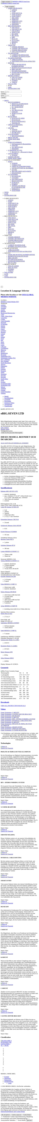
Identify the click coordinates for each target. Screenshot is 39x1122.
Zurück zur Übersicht (7, 748)
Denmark (3, 322)
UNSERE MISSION (18, 47)
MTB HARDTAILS (17, 105)
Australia (3, 308)
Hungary (3, 332)
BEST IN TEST (16, 79)
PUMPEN (15, 184)
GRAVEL (11, 128)
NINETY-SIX (16, 32)
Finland (3, 327)
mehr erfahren (5, 427)
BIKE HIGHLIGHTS (14, 26)
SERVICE (11, 63)
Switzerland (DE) (6, 383)
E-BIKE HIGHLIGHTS (15, 8)
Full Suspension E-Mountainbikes (21, 144)
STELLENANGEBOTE (19, 51)
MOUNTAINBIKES (14, 102)
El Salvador (4, 324)
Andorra (3, 305)
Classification (8, 406)
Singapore (4, 374)
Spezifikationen (8, 398)
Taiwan (3, 387)
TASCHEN (15, 177)
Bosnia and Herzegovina (8, 313)
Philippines (4, 366)
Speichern (29, 1120)
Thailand (3, 388)
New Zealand (5, 361)
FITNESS (14, 155)
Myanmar (3, 355)
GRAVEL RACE (17, 131)
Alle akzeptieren (5, 1114)
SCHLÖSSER (16, 190)
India (2, 335)
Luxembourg (4, 348)
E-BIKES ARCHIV (14, 157)
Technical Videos (9, 403)
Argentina (3, 306)
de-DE (6, 274)
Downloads (7, 401)
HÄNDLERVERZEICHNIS (20, 72)
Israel (2, 338)
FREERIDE (15, 149)
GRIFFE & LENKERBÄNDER (21, 166)
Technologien (8, 404)
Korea (2, 343)
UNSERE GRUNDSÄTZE (20, 48)
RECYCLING (16, 74)
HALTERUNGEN (17, 179)
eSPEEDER (15, 24)
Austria (3, 310)
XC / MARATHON (17, 107)
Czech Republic (5, 321)
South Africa (4, 379)
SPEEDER (15, 126)
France (3, 329)
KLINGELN (15, 182)
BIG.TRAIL (15, 35)
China (2, 314)
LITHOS (14, 10)
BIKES (6, 100)
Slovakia (3, 375)
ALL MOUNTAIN (17, 110)
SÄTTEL (14, 169)
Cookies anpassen (16, 1114)
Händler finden (5, 429)
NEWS (6, 192)
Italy (2, 340)
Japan (2, 342)
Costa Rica (4, 318)
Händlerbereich (8, 1081)
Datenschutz (7, 1080)
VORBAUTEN (16, 165)
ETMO (14, 11)
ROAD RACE (16, 120)
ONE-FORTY (16, 31)
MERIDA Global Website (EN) (10, 302)
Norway (3, 364)
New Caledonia (5, 359)
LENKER (15, 163)
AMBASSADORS (17, 59)
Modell (6, 396)
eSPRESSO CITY (17, 21)
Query (2, 92)
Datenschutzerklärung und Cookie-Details (13, 1111)
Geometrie (7, 399)
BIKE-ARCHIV (16, 69)
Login (9, 87)
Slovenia (3, 377)
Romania (3, 371)
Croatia (3, 319)
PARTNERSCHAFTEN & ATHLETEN (23, 61)
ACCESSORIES (13, 174)
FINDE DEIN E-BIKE (14, 158)
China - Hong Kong (6, 316)
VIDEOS (14, 82)
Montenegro (4, 353)
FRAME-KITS (16, 132)
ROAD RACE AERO (18, 118)
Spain (2, 380)
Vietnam (3, 393)
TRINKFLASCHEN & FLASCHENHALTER (18, 186)
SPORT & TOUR (17, 113)
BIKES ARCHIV (13, 137)
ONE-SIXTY (16, 27)
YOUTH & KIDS (13, 134)
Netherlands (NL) (6, 356)
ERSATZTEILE (16, 173)
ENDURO (15, 112)
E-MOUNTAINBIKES (15, 142)
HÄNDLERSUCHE (14, 88)
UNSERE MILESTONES (19, 50)
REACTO (15, 39)
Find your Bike (12, 84)
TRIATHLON (16, 123)
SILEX (14, 43)
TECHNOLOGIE (13, 53)
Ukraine (3, 390)
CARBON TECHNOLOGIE (20, 55)
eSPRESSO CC (16, 22)
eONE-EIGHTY (16, 14)
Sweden (3, 382)
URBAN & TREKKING (15, 124)
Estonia (3, 326)
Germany (3, 330)
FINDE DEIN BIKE (14, 139)
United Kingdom (5, 392)
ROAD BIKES (12, 116)
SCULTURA (15, 40)
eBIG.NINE (15, 18)
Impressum (7, 1078)
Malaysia (3, 350)
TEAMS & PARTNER (14, 58)
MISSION (15, 42)
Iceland (3, 334)
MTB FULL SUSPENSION (20, 104)
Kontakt (6, 1077)
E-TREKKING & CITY (15, 150)
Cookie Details (27, 1114)
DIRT (13, 37)
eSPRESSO (15, 19)
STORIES (15, 80)
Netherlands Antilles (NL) (8, 358)
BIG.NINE (15, 34)
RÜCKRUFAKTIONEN (19, 71)
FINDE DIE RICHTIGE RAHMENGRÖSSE (19, 65)
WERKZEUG (16, 189)
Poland (3, 367)
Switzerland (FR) (6, 385)
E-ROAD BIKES (13, 153)
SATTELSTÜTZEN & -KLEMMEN (22, 168)
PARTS (10, 161)
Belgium (3, 311)
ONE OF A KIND (17, 77)
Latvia (2, 345)
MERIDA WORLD (14, 76)
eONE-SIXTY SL (17, 13)
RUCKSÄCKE (16, 176)
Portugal (3, 369)
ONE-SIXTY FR (17, 29)
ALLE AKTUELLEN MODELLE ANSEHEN (14, 443)
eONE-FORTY (16, 16)
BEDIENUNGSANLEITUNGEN (22, 67)
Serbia (2, 372)
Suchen (3, 93)
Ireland (3, 337)
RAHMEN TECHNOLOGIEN (21, 56)
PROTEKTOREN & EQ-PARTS (21, 171)
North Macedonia (6, 363)
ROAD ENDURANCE (18, 121)
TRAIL (14, 108)
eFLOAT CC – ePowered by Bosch (22, 152)
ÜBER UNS (11, 45)
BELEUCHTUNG (17, 181)
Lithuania (3, 347)
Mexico (3, 351)
